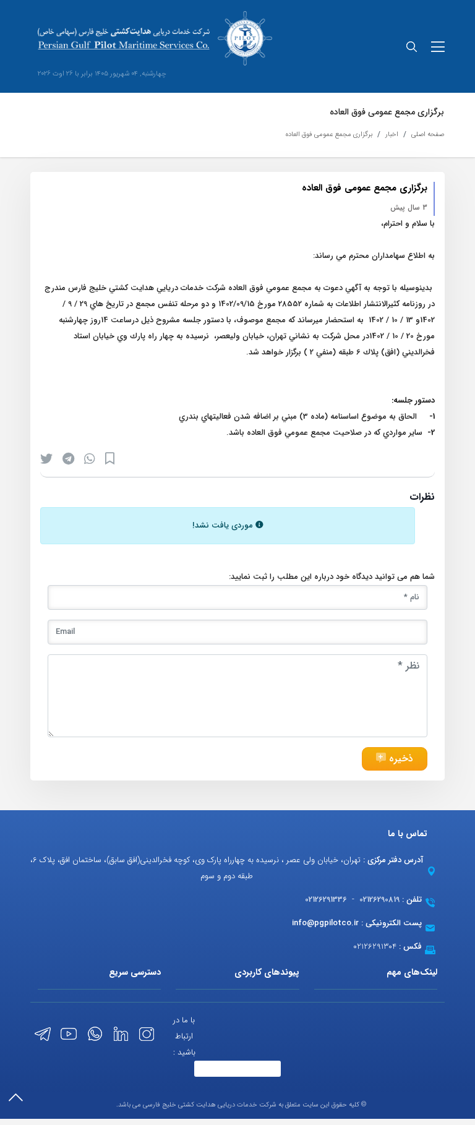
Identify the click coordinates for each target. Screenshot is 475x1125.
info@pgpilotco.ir (325, 923)
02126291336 (326, 899)
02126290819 (379, 899)
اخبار (391, 134)
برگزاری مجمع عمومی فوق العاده (329, 134)
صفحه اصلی (427, 134)
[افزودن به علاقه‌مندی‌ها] (109, 458)
